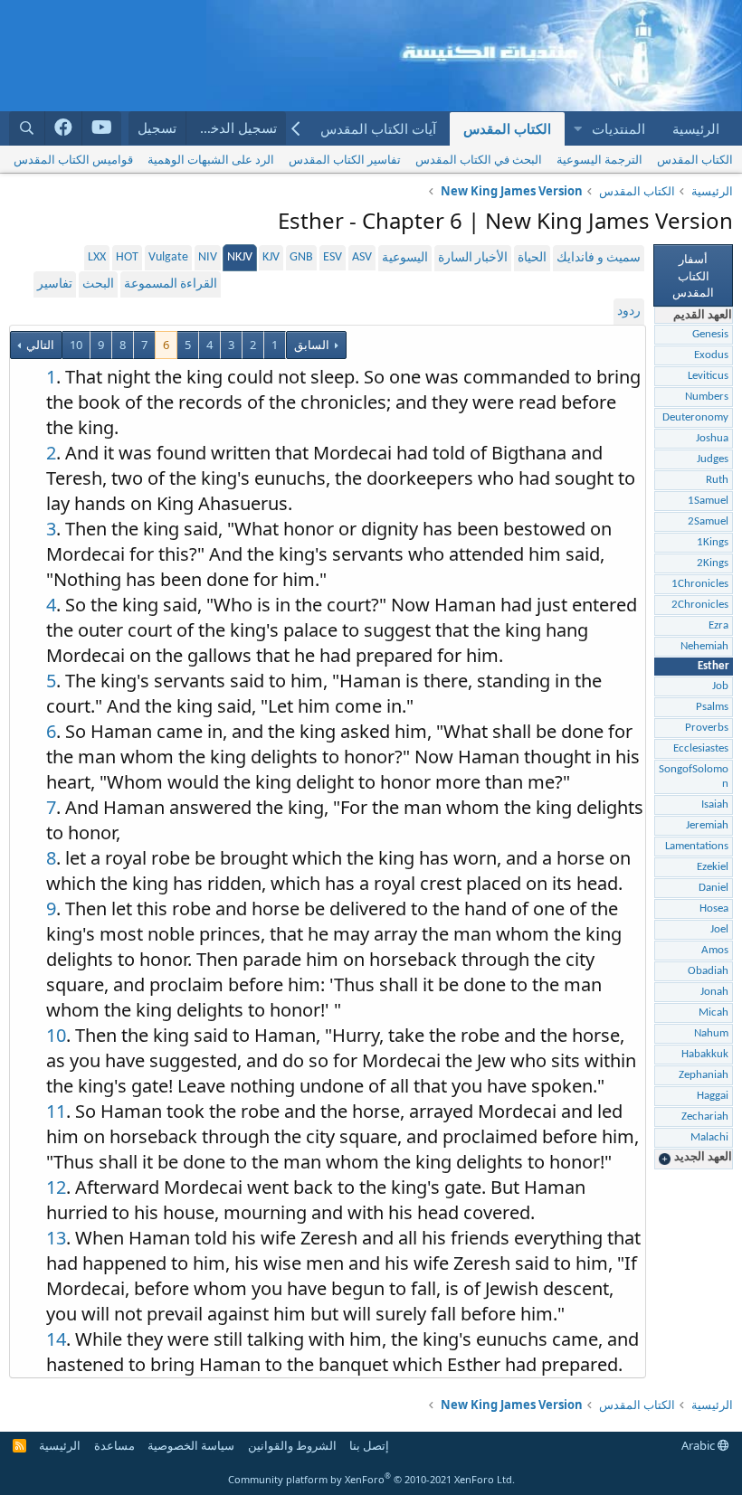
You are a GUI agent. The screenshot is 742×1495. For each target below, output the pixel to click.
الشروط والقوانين (292, 1445)
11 (56, 1111)
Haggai (712, 1096)
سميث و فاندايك (598, 258)
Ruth (717, 480)
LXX (97, 257)
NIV (207, 257)
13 (56, 1237)
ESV (332, 257)
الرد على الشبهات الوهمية (210, 159)
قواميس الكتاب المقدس (73, 159)
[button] (577, 129)
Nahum (711, 1033)
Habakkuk (704, 1054)
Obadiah (708, 971)
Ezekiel (712, 867)
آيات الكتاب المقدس (378, 128)
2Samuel (708, 521)
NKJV (239, 257)
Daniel (713, 888)
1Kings (712, 542)
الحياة (532, 258)
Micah (713, 1012)
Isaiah (714, 804)
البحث (98, 284)
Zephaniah (703, 1075)
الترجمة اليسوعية (599, 159)
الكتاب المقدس (507, 128)
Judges (712, 459)
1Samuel (708, 500)
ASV (362, 257)
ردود (629, 311)
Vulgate (168, 257)
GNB (301, 257)
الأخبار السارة (473, 258)
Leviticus (708, 376)
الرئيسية (695, 128)
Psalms (712, 707)
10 (76, 344)
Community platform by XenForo (371, 1479)
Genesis (710, 334)
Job (720, 686)
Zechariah (704, 1116)
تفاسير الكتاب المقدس (345, 159)
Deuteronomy (695, 417)
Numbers (706, 396)
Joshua (712, 438)
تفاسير (54, 284)
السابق (311, 344)
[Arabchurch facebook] (63, 128)
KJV (271, 257)
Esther (713, 666)
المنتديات (618, 128)
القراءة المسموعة (170, 284)
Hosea (713, 908)
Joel (719, 929)
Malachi (709, 1137)
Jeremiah (707, 825)
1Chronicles (699, 584)
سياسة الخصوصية (190, 1445)
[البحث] (27, 128)
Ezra (718, 625)
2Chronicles (699, 604)
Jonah (714, 992)
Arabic (699, 1445)
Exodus (711, 355)
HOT (127, 257)
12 (56, 1187)
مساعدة (114, 1445)
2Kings (712, 563)
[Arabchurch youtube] (101, 128)
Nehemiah (704, 646)
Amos (714, 950)
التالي (39, 344)
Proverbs (706, 727)
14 (56, 1339)
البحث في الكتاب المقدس (478, 159)
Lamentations (696, 846)
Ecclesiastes (700, 748)
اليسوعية (405, 258)
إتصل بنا (369, 1445)
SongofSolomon (693, 776)
